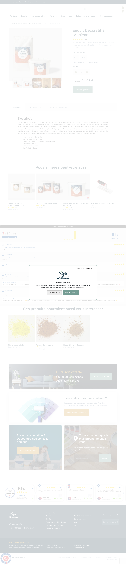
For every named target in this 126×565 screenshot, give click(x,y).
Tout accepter (70, 293)
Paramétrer (54, 293)
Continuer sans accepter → (84, 268)
